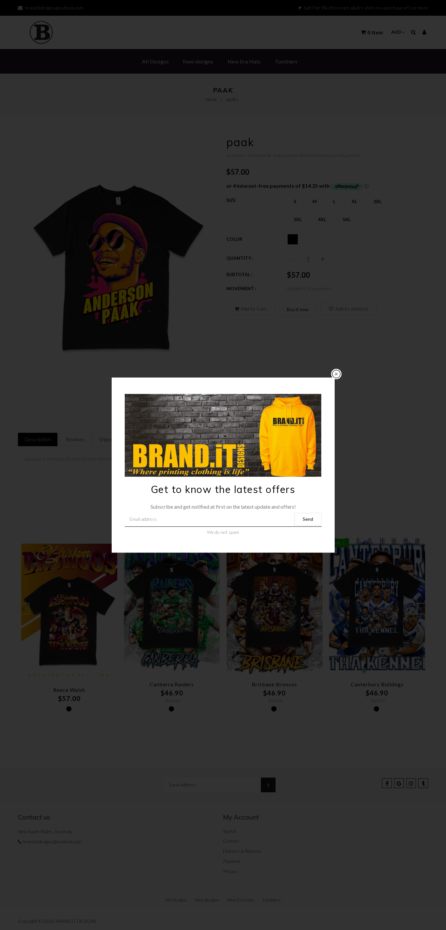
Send (308, 519)
